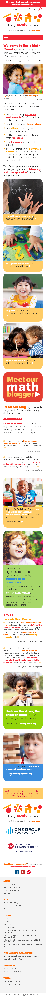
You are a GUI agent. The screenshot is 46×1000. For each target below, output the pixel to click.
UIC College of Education (11, 890)
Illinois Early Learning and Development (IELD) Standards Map (22, 945)
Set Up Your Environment (12, 984)
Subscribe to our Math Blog (12, 906)
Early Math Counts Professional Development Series (21, 956)
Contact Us (7, 893)
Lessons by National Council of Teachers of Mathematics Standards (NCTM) (22, 931)
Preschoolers (7, 924)
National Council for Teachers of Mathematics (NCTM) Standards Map (21, 941)
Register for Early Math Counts (13, 959)
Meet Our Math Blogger (11, 903)
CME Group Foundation (11, 887)
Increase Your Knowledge (12, 981)
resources (17, 137)
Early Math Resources (10, 969)
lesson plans (34, 124)
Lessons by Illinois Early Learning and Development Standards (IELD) (20, 936)
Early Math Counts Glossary (12, 972)
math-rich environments (21, 116)
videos (14, 128)
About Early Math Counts (12, 884)
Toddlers (6, 921)
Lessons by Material (10, 927)
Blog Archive (7, 909)
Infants (5, 918)
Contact (32, 9)
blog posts (17, 142)
